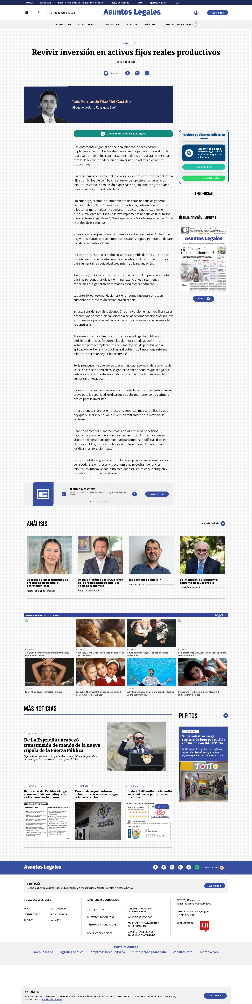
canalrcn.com (182, 952)
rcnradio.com (209, 952)
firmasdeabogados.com (149, 952)
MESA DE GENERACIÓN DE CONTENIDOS (140, 910)
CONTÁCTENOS (96, 910)
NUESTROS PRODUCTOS (100, 917)
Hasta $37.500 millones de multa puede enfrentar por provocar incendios (149, 794)
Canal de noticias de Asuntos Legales (126, 133)
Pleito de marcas (120, 2)
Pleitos (188, 715)
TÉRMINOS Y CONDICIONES (102, 924)
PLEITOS (132, 24)
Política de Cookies (52, 999)
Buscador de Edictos (180, 24)
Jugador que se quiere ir (145, 579)
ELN (177, 2)
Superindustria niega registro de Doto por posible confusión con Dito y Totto (203, 739)
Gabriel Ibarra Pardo (190, 587)
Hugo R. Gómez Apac (88, 590)
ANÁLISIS (149, 24)
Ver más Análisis (210, 523)
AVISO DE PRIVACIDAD (139, 917)
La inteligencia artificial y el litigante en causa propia (199, 581)
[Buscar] (39, 13)
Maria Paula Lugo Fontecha (41, 590)
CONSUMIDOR (111, 24)
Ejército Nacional (159, 2)
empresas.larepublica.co (108, 952)
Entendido (215, 996)
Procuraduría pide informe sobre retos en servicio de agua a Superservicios (96, 794)
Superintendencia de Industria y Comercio (81, 2)
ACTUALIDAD (63, 24)
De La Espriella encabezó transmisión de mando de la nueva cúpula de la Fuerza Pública (62, 745)
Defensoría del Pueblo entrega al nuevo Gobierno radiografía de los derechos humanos (45, 794)
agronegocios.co (71, 952)
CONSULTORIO (87, 24)
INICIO (28, 908)
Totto (139, 2)
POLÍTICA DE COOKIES (99, 933)
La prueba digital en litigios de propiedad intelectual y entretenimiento (47, 582)
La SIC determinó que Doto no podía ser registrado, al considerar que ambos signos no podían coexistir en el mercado (203, 752)
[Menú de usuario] (196, 12)
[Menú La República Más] (26, 13)
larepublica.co (43, 952)
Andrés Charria (136, 584)
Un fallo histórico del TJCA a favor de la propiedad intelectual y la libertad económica (100, 582)
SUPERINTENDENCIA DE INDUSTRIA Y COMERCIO (141, 933)
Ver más (201, 298)
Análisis (37, 523)
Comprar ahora (204, 166)
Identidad (45, 2)
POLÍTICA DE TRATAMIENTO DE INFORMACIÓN (143, 925)
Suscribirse (218, 12)
